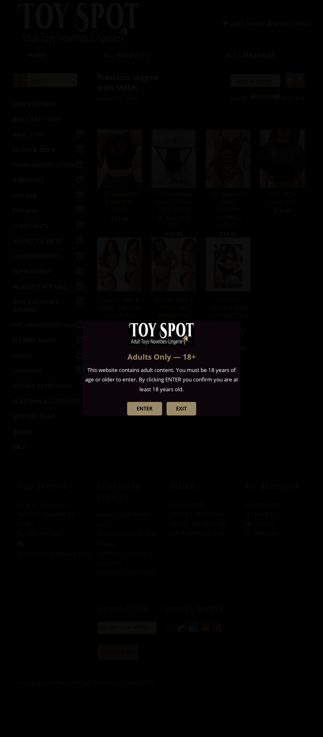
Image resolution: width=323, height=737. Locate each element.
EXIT (181, 408)
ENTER (145, 408)
